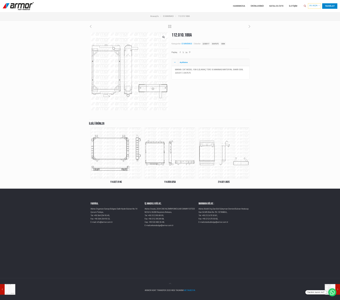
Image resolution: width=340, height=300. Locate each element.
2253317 (206, 44)
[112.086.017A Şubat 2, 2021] (7, 289)
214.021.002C (224, 182)
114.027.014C (116, 182)
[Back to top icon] (170, 283)
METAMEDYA (189, 290)
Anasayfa (154, 16)
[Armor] (18, 6)
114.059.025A (170, 182)
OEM (223, 44)
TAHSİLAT (330, 6)
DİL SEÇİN (313, 6)
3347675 (215, 44)
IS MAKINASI (168, 16)
